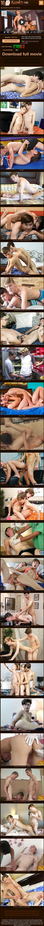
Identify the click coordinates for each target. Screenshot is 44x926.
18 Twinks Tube (15, 3)
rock (29, 41)
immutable (24, 43)
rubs (34, 41)
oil (32, 41)
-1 (22, 46)
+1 (17, 46)
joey (37, 41)
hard (26, 41)
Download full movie (22, 54)
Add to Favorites (11, 41)
